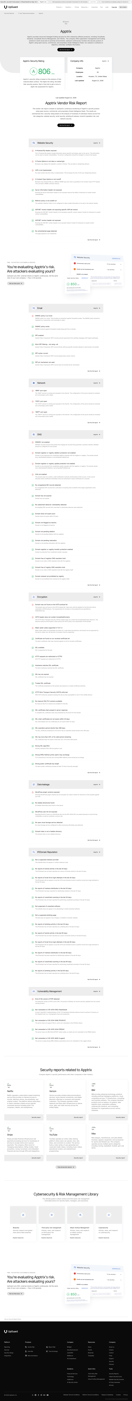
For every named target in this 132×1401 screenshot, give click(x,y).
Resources (84, 7)
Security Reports (9, 13)
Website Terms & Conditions (71, 1395)
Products (59, 7)
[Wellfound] (44, 1395)
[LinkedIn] (35, 1395)
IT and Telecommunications (26, 13)
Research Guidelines (107, 1395)
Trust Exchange (53, 1351)
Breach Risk (52, 1347)
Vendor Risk (31, 1347)
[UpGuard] (11, 7)
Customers (94, 7)
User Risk (30, 1351)
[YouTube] (47, 1395)
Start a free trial (44, 84)
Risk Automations (33, 1355)
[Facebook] (38, 1395)
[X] (32, 1395)
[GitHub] (41, 1395)
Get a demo (123, 7)
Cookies (118, 1395)
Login (106, 7)
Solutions (68, 7)
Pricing (77, 7)
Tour (101, 7)
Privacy (125, 1395)
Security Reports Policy (15, 1319)
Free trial (114, 7)
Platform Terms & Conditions (90, 1395)
